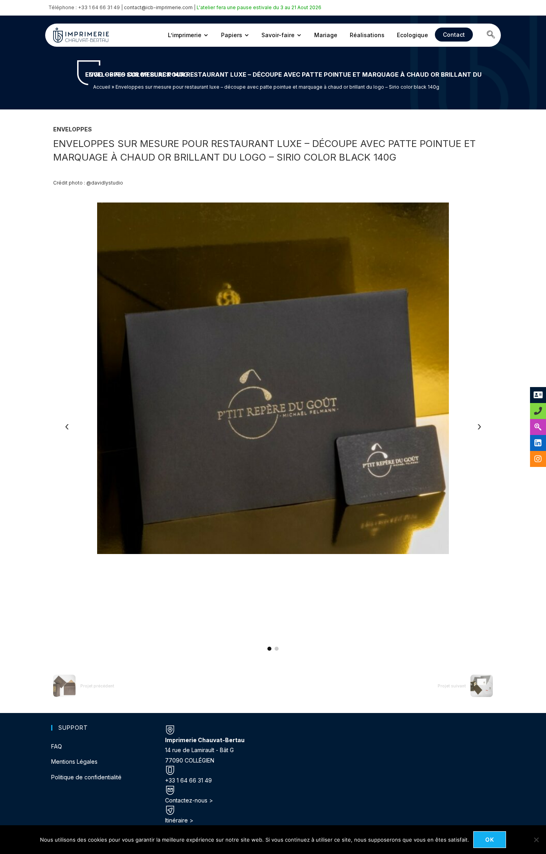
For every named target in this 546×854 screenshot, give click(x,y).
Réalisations (367, 35)
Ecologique (412, 35)
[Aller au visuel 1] (269, 649)
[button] (491, 35)
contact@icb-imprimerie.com (158, 7)
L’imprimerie (184, 35)
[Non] (536, 840)
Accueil (101, 87)
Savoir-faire (278, 35)
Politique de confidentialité (86, 777)
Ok (489, 839)
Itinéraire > (179, 820)
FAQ (56, 746)
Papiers (231, 35)
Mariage (325, 35)
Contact (454, 34)
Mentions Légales (74, 761)
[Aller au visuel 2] (277, 649)
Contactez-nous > (189, 800)
